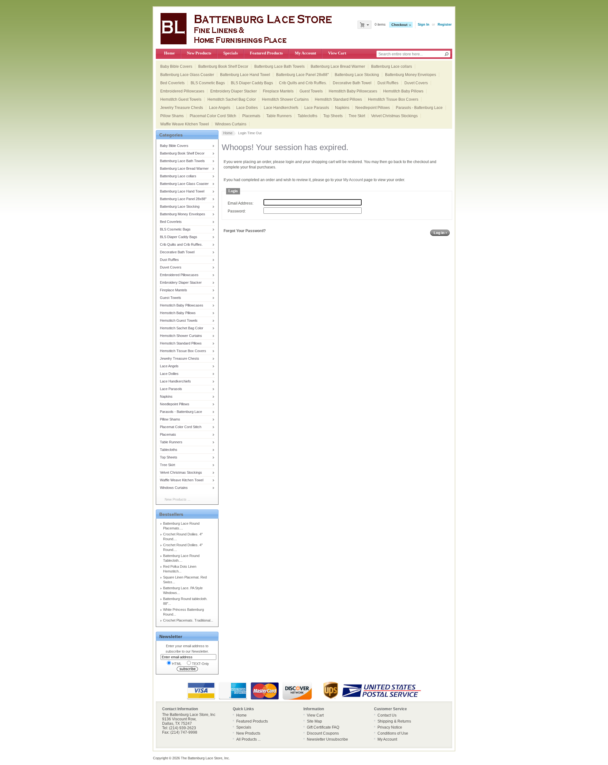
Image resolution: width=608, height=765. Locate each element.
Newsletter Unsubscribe (327, 739)
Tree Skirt (357, 116)
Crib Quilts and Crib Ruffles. (303, 83)
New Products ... (177, 499)
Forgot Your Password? (245, 231)
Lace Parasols (316, 107)
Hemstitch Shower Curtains (285, 99)
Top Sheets (333, 116)
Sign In (423, 24)
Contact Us (386, 715)
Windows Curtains (230, 124)
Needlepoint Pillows (372, 107)
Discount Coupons (323, 733)
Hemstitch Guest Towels (180, 99)
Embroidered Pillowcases (182, 91)
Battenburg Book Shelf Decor (223, 66)
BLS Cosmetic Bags (208, 83)
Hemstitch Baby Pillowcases (353, 91)
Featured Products (266, 53)
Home (169, 53)
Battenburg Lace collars (391, 66)
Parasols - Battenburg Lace (419, 107)
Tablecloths (307, 116)
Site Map (314, 721)
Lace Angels (219, 107)
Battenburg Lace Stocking (357, 75)
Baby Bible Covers (176, 66)
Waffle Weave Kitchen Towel (184, 124)
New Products (199, 53)
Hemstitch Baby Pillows (403, 91)
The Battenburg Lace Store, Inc (205, 758)
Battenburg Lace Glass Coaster (187, 75)
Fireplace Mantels (278, 91)
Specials (230, 53)
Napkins (342, 107)
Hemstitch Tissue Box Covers (393, 99)
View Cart (337, 53)
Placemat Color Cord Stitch (213, 116)
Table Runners (279, 116)
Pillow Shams (172, 116)
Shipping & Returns (394, 721)
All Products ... (248, 739)
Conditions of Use (392, 733)
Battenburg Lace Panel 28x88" (302, 75)
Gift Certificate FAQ (323, 727)
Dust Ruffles (387, 83)
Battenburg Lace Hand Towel (245, 75)
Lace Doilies (247, 107)
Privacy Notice (389, 727)
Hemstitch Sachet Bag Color (231, 99)
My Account (305, 53)
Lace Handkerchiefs (281, 107)
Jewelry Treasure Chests (181, 107)
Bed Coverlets (172, 83)
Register (445, 24)
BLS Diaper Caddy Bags (252, 83)
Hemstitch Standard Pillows (338, 99)
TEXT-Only (200, 664)
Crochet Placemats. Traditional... (188, 620)
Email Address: (240, 203)
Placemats (251, 116)
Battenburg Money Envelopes (410, 75)
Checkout (399, 25)
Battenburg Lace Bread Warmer (338, 66)
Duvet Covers (416, 83)
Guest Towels (311, 91)
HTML (176, 664)
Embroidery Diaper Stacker (233, 91)
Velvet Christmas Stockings (394, 116)
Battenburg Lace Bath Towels (279, 66)
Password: (237, 211)
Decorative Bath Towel (352, 83)
